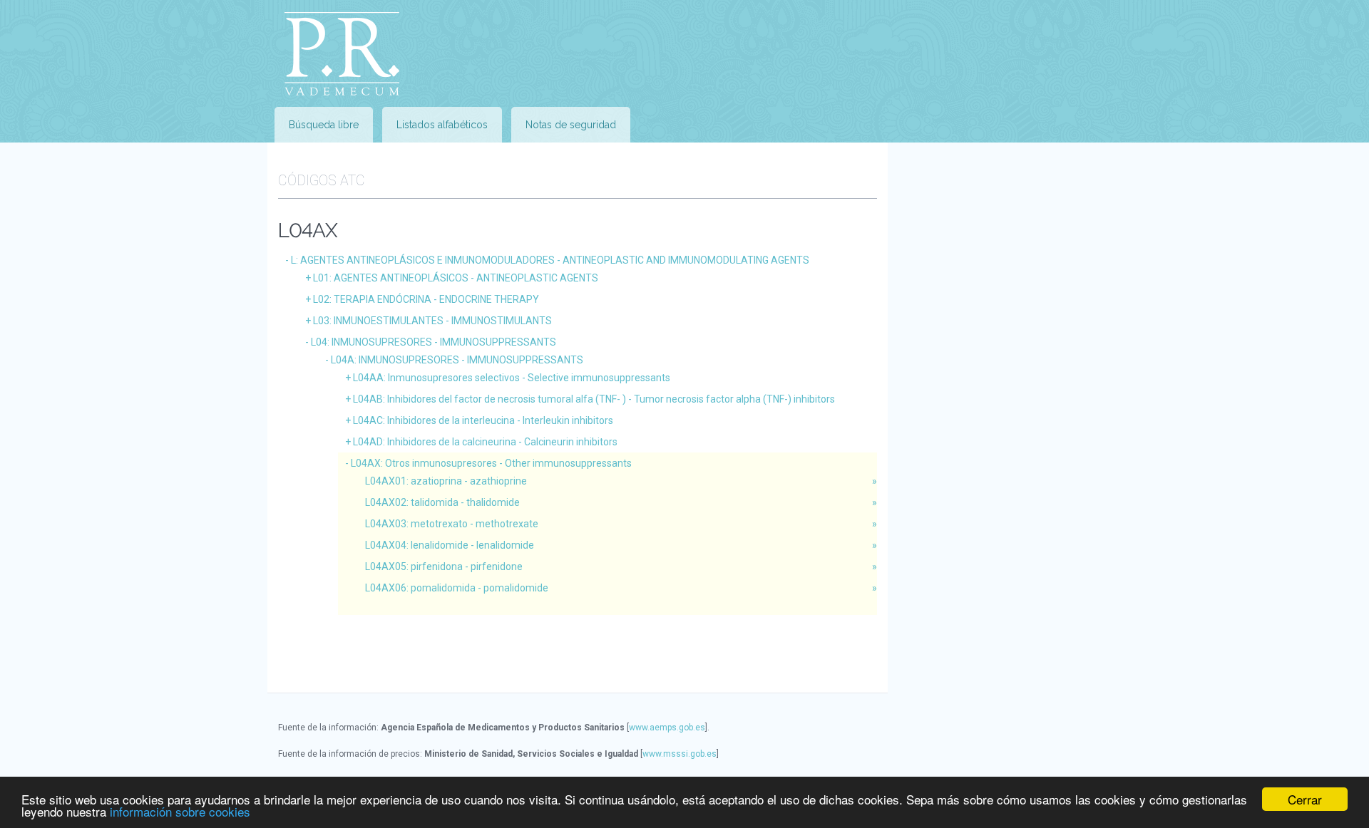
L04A (457, 360)
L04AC (483, 420)
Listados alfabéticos (442, 124)
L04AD (485, 441)
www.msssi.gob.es (679, 754)
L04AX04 (449, 545)
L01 (455, 278)
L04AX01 (446, 481)
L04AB (594, 399)
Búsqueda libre (324, 124)
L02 (426, 299)
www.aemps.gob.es (667, 728)
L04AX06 (456, 588)
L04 (433, 342)
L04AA (511, 377)
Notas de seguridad (570, 124)
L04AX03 (451, 523)
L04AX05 (444, 566)
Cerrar (1305, 799)
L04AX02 (442, 502)
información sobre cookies (180, 811)
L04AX (491, 463)
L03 (432, 320)
